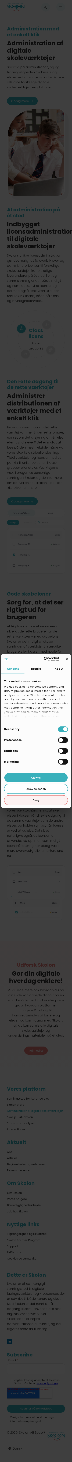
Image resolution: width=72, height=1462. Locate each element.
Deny (36, 800)
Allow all (36, 777)
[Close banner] (67, 659)
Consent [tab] (13, 668)
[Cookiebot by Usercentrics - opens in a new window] (44, 659)
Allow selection (36, 789)
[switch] (63, 740)
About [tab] (59, 668)
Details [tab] (36, 668)
